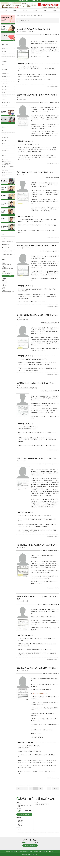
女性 (34, 31)
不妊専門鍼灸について (6, 140)
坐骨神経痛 (20, 387)
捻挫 (19, 174)
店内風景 (3, 92)
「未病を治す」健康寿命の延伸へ (7, 254)
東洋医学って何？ (5, 238)
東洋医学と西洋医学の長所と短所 (7, 241)
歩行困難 (30, 387)
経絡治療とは (4, 79)
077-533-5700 (24, 811)
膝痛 (22, 174)
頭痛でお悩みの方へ (5, 137)
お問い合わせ (55, 10)
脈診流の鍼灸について (6, 76)
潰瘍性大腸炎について (6, 150)
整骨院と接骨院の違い (6, 244)
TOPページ (5, 10)
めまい (25, 31)
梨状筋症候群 (26, 387)
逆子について (4, 143)
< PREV (20, 788)
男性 (35, 387)
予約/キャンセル (5, 58)
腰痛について (4, 130)
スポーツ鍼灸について (6, 86)
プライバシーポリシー (6, 102)
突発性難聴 (29, 31)
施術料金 (25, 10)
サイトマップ (4, 105)
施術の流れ (15, 10)
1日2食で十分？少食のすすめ (7, 247)
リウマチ (20, 460)
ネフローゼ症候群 (21, 670)
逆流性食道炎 (21, 601)
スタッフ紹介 (35, 10)
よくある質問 (4, 61)
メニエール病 (21, 31)
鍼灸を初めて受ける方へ (6, 48)
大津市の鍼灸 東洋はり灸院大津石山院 (32, 854)
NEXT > (55, 788)
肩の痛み (20, 99)
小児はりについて (5, 83)
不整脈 (20, 547)
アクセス (45, 10)
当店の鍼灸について (5, 73)
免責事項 (3, 99)
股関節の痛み (21, 319)
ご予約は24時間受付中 (24, 814)
